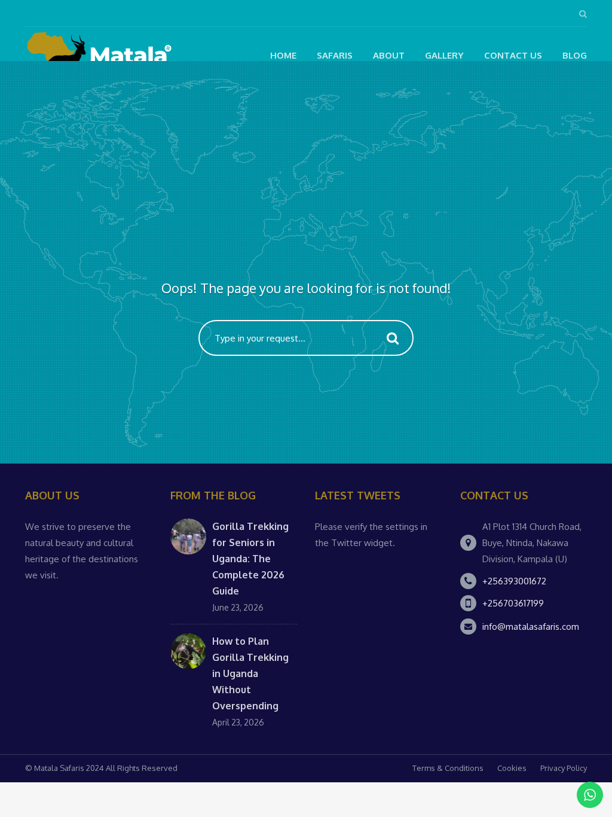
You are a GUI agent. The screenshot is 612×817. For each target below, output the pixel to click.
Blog (574, 55)
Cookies (512, 768)
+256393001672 (514, 581)
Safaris (335, 55)
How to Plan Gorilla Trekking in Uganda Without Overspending (250, 673)
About (389, 55)
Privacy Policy (563, 768)
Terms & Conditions (448, 768)
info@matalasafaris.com (530, 626)
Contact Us (513, 55)
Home (283, 55)
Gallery (444, 55)
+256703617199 (513, 603)
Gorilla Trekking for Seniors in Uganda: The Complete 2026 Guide (250, 558)
